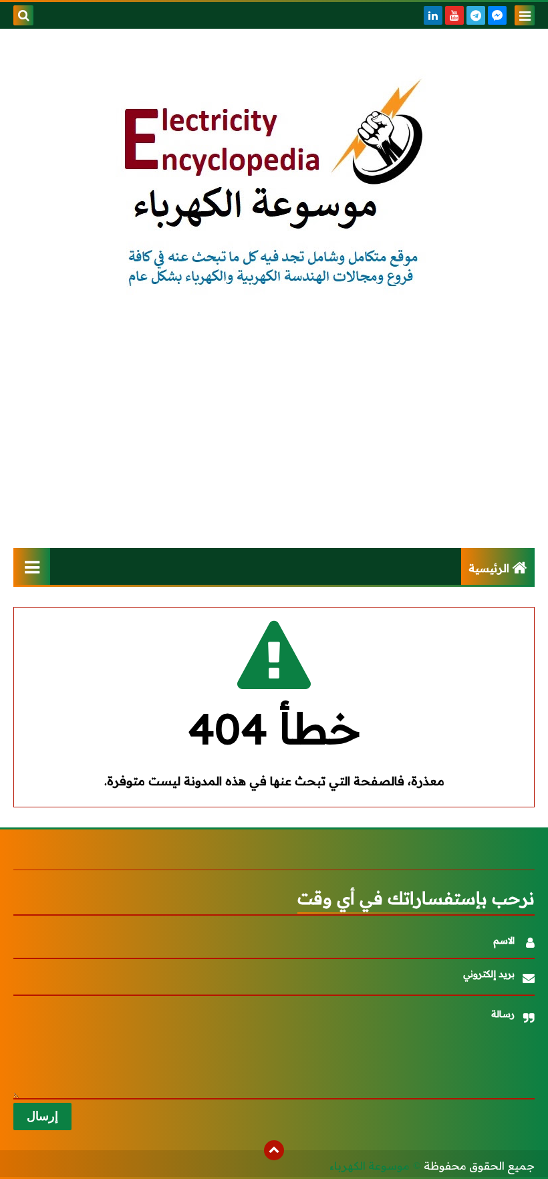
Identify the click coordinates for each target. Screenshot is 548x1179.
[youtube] (454, 15)
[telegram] (475, 15)
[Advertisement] (274, 434)
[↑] (274, 1150)
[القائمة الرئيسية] (31, 566)
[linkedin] (433, 15)
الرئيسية (488, 568)
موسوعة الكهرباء (369, 1165)
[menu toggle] (525, 15)
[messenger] (497, 15)
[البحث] (23, 15)
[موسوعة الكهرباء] (274, 185)
